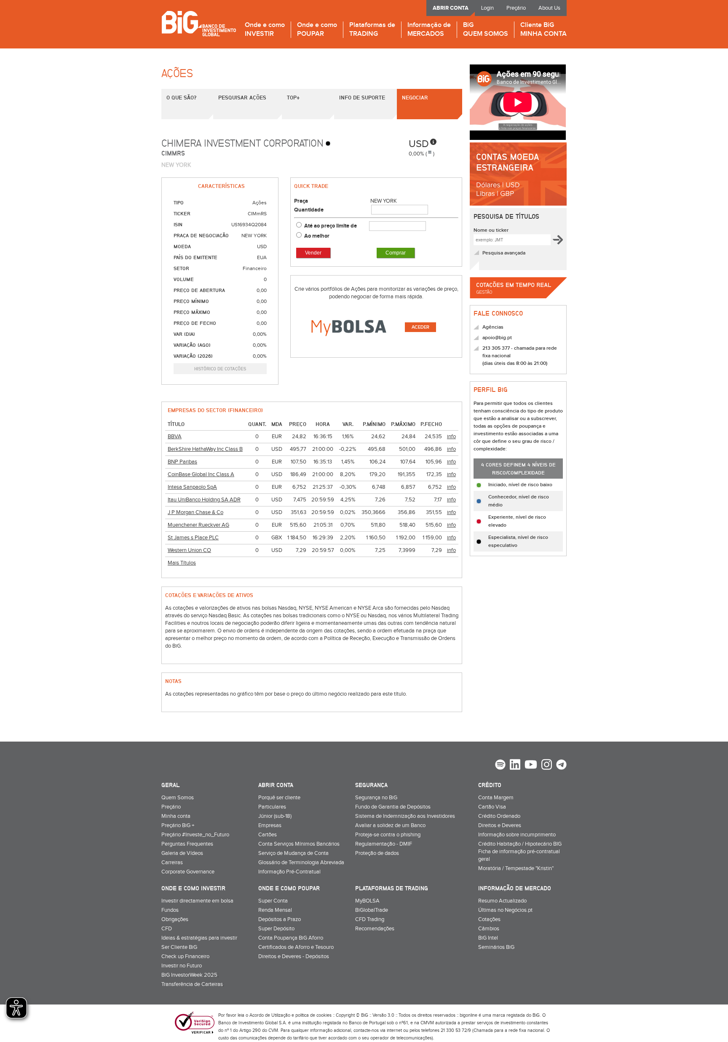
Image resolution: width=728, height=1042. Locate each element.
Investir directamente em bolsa (197, 900)
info (451, 436)
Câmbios (488, 928)
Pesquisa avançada (503, 253)
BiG (485, 29)
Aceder (420, 327)
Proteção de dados (377, 853)
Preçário (516, 8)
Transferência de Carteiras (192, 984)
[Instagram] (546, 765)
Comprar (395, 253)
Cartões (267, 834)
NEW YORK (383, 201)
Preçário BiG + (177, 825)
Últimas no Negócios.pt (505, 910)
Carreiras (172, 862)
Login (487, 8)
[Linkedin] (515, 765)
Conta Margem (496, 797)
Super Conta (273, 900)
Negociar (415, 97)
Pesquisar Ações (242, 97)
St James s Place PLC (193, 537)
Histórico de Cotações (220, 368)
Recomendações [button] (374, 928)
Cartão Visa (492, 807)
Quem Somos (177, 797)
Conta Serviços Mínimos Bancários (299, 844)
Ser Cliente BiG (179, 947)
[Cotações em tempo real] (518, 301)
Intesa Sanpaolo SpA (192, 487)
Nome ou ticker (491, 230)
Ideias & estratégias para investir (199, 938)
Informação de (429, 29)
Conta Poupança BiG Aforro (290, 938)
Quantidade (309, 209)
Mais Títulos (182, 563)
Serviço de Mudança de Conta (293, 853)
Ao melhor (316, 236)
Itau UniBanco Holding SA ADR (204, 499)
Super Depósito (276, 928)
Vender (313, 253)
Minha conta (175, 816)
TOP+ (293, 97)
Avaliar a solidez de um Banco (390, 825)
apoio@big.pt (497, 338)
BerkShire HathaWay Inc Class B (205, 449)
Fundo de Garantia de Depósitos (393, 807)
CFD (166, 928)
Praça (301, 201)
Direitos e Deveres (499, 825)
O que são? (181, 97)
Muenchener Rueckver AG (198, 525)
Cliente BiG (543, 29)
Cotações (489, 919)
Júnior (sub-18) (275, 816)
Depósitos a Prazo (279, 919)
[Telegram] (561, 765)
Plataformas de (372, 29)
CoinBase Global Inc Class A (201, 474)
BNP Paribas (182, 461)
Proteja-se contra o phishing (387, 834)
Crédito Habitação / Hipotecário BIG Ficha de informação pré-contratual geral (520, 852)
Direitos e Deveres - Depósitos (293, 956)
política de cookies (313, 1015)
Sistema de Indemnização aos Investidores (405, 816)
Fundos (170, 910)
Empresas (269, 825)
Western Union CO (189, 550)
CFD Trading (369, 919)
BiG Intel (488, 938)
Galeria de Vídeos (182, 853)
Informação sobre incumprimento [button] (517, 834)
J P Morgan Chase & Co (195, 512)
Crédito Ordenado (499, 816)
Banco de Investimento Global (198, 23)
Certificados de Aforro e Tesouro (296, 947)
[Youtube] (531, 765)
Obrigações (174, 919)
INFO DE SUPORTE (362, 97)
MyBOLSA (367, 900)
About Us (549, 8)
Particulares (272, 807)
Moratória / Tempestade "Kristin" (516, 868)
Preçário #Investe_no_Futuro (195, 834)
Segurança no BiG (376, 797)
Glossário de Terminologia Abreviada (301, 862)
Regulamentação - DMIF (383, 844)
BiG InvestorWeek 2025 (189, 975)
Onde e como (265, 29)
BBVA (175, 436)
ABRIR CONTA (450, 8)
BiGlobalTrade (371, 910)
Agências (492, 327)
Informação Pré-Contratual (289, 871)
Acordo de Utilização (269, 1015)
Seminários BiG (496, 947)
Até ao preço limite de (331, 225)
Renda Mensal (275, 910)
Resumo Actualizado (502, 900)
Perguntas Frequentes (187, 844)
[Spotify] (500, 765)
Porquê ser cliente (279, 797)
